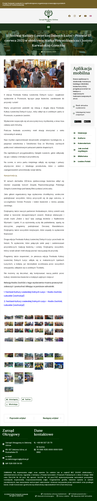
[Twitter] (80, 16)
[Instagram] (75, 16)
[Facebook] (69, 16)
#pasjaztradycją (10, 175)
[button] (48, 27)
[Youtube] (85, 16)
